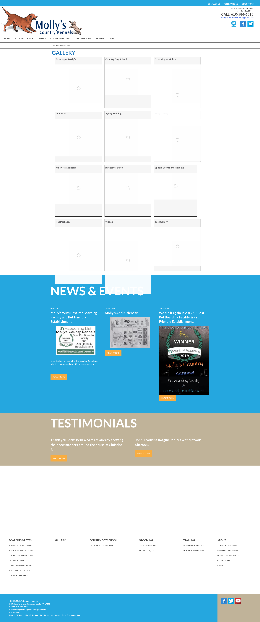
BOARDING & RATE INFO (20, 545)
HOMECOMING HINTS (227, 555)
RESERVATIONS (231, 4)
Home (56, 45)
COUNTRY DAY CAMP (60, 38)
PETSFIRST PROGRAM (227, 550)
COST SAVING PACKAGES (20, 565)
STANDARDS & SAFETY (227, 545)
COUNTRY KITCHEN (18, 575)
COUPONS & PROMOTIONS (21, 555)
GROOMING (146, 540)
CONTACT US (214, 4)
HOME (7, 38)
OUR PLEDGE (223, 560)
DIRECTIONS (247, 4)
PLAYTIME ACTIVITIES (19, 570)
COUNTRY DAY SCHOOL (103, 540)
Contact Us (14, 612)
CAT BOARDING (16, 560)
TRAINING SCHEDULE (193, 545)
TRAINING (100, 38)
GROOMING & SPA (83, 38)
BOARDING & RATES (23, 38)
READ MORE (59, 376)
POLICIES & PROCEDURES (21, 550)
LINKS (220, 565)
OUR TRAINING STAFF (193, 550)
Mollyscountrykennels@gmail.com (237, 17)
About (113, 38)
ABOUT (221, 540)
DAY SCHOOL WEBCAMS (101, 545)
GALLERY (42, 38)
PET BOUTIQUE (146, 550)
